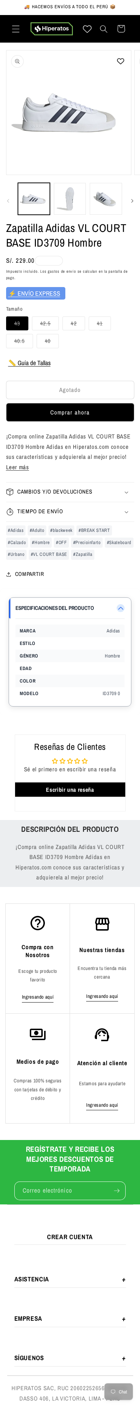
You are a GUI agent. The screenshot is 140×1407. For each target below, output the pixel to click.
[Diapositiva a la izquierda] (8, 201)
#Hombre (41, 542)
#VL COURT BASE (49, 554)
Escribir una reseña (70, 790)
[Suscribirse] (116, 1191)
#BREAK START (94, 530)
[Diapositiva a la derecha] (132, 201)
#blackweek (61, 530)
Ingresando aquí (38, 997)
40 (52, 342)
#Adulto (37, 530)
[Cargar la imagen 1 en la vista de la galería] (34, 199)
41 (104, 324)
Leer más (17, 467)
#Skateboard (119, 542)
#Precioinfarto (87, 542)
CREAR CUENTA (70, 1237)
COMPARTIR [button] (29, 574)
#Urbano (16, 554)
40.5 (23, 342)
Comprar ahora (70, 412)
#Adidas (16, 530)
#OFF (61, 542)
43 (21, 324)
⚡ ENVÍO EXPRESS (34, 293)
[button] (15, 28)
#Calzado (17, 542)
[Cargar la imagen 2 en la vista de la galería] (70, 199)
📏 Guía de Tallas (29, 363)
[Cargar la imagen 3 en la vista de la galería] (106, 199)
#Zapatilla (83, 554)
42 (78, 324)
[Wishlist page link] (87, 29)
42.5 (49, 324)
